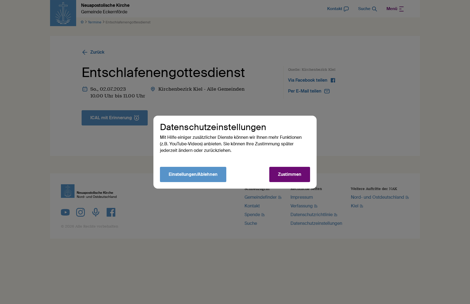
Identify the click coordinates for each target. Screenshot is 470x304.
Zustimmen (289, 174)
